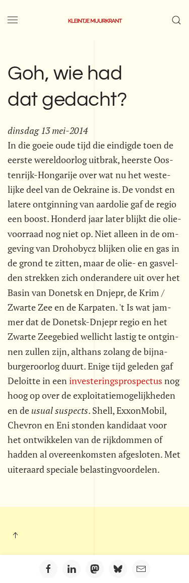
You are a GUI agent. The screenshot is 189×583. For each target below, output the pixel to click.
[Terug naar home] (94, 20)
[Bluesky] (118, 569)
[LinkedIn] (71, 569)
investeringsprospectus (115, 381)
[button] (13, 20)
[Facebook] (48, 569)
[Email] (141, 569)
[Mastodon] (95, 569)
